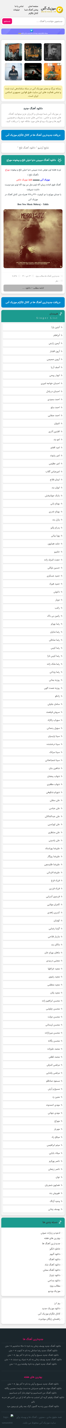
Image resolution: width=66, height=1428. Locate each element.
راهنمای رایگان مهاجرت (49, 1319)
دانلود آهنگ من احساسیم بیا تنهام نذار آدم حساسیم (33, 1393)
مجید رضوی (54, 977)
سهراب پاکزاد (54, 720)
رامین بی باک (53, 616)
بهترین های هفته (52, 1238)
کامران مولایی (53, 904)
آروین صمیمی (53, 359)
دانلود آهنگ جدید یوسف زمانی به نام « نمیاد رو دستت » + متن (33, 1359)
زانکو (57, 696)
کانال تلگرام (33, 13)
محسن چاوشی (53, 1009)
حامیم (57, 552)
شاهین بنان (54, 768)
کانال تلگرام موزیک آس (49, 1314)
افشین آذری (54, 431)
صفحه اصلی (33, 6)
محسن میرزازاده (52, 1033)
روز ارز (57, 1303)
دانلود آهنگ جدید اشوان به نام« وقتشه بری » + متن (33, 1364)
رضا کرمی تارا (53, 656)
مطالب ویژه (40, 276)
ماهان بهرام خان (52, 952)
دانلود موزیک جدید (51, 1308)
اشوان (57, 423)
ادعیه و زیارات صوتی (50, 1233)
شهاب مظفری (53, 784)
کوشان (57, 920)
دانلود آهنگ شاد (52, 1265)
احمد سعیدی (54, 399)
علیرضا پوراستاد (52, 848)
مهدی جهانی (54, 1113)
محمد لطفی (54, 1057)
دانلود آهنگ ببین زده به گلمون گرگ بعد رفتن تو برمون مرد (33, 1406)
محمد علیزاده (53, 1049)
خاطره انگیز (55, 1249)
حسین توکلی (54, 568)
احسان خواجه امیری (50, 383)
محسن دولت (54, 1017)
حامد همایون (54, 544)
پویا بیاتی (55, 536)
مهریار (57, 1129)
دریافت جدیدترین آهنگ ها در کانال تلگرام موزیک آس (33, 135)
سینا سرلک (54, 752)
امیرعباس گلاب (52, 471)
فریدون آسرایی (53, 896)
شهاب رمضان (53, 776)
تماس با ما (19, 6)
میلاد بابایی (54, 1153)
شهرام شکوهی (53, 792)
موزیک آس (45, 180)
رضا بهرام (55, 624)
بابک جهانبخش (52, 495)
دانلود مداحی (54, 1280)
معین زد (56, 1097)
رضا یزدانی (55, 672)
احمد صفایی (54, 415)
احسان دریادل (53, 391)
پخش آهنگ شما (31, 9)
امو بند (57, 439)
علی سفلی (55, 800)
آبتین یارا (55, 327)
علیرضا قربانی (53, 872)
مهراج (57, 1121)
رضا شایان (55, 632)
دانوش (57, 592)
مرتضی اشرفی (53, 1065)
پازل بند (56, 519)
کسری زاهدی (53, 912)
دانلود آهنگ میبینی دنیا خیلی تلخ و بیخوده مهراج (31, 160)
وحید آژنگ (55, 1201)
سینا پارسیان (54, 736)
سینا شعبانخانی (52, 760)
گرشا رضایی (54, 928)
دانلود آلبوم (55, 1254)
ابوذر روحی (54, 375)
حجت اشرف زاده (52, 560)
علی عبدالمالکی (52, 816)
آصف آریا (55, 367)
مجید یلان (55, 993)
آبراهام (57, 335)
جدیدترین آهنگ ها (52, 276)
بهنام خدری (54, 511)
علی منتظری (54, 832)
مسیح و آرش (54, 1089)
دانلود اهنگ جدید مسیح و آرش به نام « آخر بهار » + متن (33, 1355)
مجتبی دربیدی (53, 960)
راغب (57, 608)
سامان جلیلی (54, 704)
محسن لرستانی (52, 1025)
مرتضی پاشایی (53, 1073)
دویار (57, 600)
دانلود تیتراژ (54, 1275)
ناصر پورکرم (54, 1161)
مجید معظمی (53, 985)
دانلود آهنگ (54, 1259)
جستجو (7, 21)
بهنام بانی (55, 503)
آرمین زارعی (54, 343)
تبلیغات (16, 9)
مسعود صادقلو (53, 1081)
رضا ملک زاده (53, 664)
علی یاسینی (54, 840)
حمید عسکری (53, 576)
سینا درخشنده (53, 744)
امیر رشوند (55, 455)
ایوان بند (56, 487)
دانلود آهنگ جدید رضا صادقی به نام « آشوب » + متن (33, 1350)
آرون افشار (55, 351)
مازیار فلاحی (54, 936)
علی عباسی (54, 808)
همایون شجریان (52, 1185)
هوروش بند (54, 1193)
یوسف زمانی (54, 1209)
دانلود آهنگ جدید (33, 108)
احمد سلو (55, 407)
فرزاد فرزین (54, 888)
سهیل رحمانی (53, 728)
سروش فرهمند (53, 712)
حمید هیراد (54, 584)
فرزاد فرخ (55, 880)
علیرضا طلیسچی (52, 864)
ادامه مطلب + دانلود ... (33, 288)
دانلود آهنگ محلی (51, 1270)
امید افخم (55, 447)
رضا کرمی (55, 648)
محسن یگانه (54, 1041)
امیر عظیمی (54, 463)
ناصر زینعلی (54, 1169)
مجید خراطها (54, 968)
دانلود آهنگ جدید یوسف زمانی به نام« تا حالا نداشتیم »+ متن (33, 1346)
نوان (58, 1177)
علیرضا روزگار (53, 856)
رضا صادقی (54, 640)
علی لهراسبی (54, 824)
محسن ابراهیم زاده (51, 1001)
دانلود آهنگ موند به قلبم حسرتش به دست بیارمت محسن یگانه (33, 1388)
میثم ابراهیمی (53, 1145)
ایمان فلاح (55, 479)
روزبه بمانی (54, 680)
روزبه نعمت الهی (52, 688)
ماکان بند (55, 944)
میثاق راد (56, 1137)
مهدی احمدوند (53, 1105)
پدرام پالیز (55, 528)
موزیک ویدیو (54, 1291)
